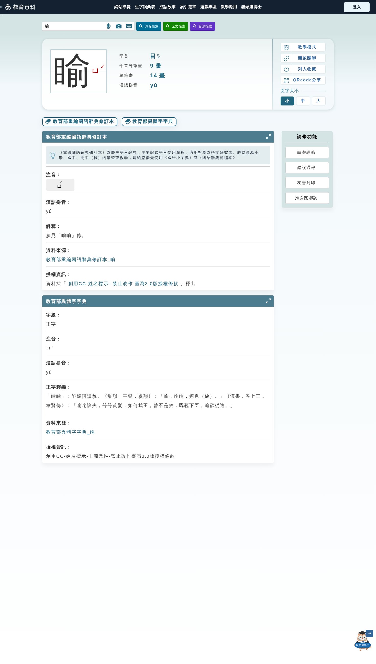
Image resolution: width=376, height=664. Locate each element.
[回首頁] (20, 7)
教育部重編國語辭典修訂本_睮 (81, 259)
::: (2, 7)
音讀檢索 (205, 26)
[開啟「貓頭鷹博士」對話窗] (362, 641)
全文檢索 (178, 26)
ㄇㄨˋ (158, 56)
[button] (188, 7)
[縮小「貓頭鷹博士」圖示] (369, 633)
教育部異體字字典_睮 (70, 432)
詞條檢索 (151, 26)
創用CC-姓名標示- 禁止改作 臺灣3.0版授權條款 (123, 283)
